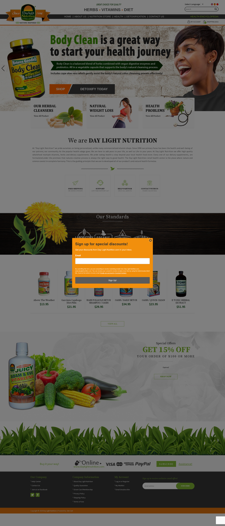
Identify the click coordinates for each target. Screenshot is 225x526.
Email (78, 255)
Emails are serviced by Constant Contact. (113, 273)
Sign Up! (112, 280)
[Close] (150, 240)
